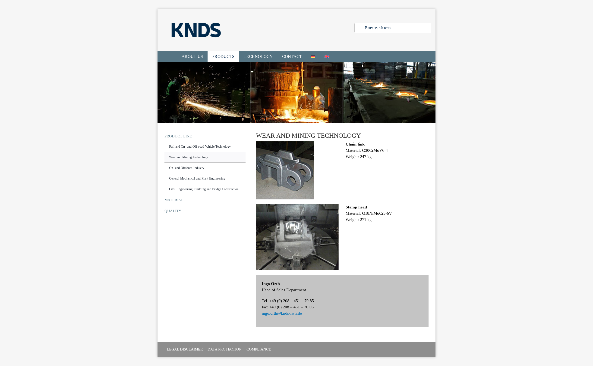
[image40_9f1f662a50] (297, 206)
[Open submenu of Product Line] (243, 136)
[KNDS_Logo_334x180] (196, 11)
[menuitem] (313, 56)
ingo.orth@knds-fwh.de (282, 313)
